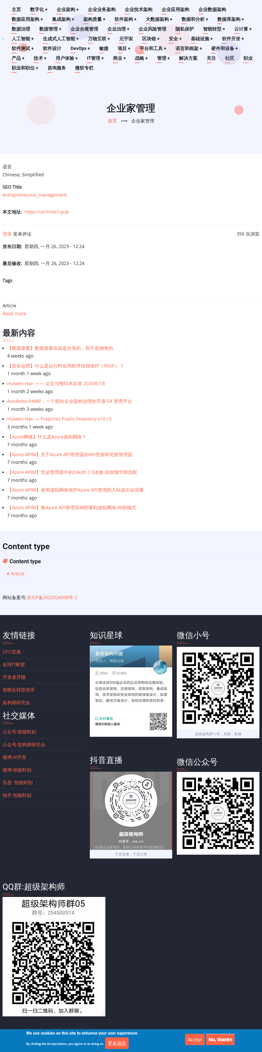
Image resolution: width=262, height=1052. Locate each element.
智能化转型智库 (19, 690)
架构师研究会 (16, 702)
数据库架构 (230, 19)
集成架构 (63, 19)
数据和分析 (195, 19)
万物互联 (99, 38)
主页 (16, 9)
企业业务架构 (102, 9)
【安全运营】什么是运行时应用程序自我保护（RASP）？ (65, 366)
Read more (14, 313)
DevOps (80, 48)
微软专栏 (84, 67)
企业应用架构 (175, 9)
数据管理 (50, 29)
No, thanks (220, 1039)
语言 (7, 167)
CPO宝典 (12, 652)
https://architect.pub (47, 212)
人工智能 (23, 38)
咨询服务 (57, 67)
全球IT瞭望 (14, 664)
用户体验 (67, 58)
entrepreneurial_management (35, 195)
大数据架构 (159, 19)
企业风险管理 (152, 29)
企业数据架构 (212, 9)
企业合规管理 (84, 29)
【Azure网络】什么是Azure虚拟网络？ (46, 437)
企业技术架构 (138, 9)
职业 (248, 58)
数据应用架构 (27, 19)
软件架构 (126, 19)
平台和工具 (153, 48)
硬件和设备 (224, 48)
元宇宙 (126, 38)
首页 (112, 121)
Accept (195, 1039)
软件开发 (233, 38)
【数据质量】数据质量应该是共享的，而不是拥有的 (60, 348)
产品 (18, 58)
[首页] (3, 38)
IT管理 (95, 58)
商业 (119, 58)
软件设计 (52, 48)
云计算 (243, 29)
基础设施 (202, 38)
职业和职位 (25, 67)
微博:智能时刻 (17, 770)
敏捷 (103, 48)
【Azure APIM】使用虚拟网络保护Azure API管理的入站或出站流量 (75, 490)
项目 (124, 48)
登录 (7, 234)
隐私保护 (185, 29)
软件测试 (23, 48)
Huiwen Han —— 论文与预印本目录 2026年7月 (56, 383)
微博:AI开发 (14, 757)
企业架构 (68, 9)
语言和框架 (189, 48)
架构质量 (94, 19)
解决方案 (188, 58)
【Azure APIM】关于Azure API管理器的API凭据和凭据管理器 (69, 454)
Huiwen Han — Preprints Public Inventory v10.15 (59, 419)
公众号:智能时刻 (19, 732)
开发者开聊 (14, 677)
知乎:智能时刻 (17, 795)
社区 (229, 58)
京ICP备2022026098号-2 (52, 597)
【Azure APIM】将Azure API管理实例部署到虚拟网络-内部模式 (71, 507)
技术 (40, 58)
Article (18, 573)
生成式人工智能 (61, 38)
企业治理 (118, 29)
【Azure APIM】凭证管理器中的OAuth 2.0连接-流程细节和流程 (72, 472)
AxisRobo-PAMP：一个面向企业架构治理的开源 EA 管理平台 (69, 401)
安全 (175, 38)
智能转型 (214, 29)
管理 (163, 58)
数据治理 (21, 29)
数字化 (39, 9)
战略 (141, 58)
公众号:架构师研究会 (24, 744)
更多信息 (117, 1043)
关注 (211, 58)
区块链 (151, 38)
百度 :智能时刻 (18, 782)
